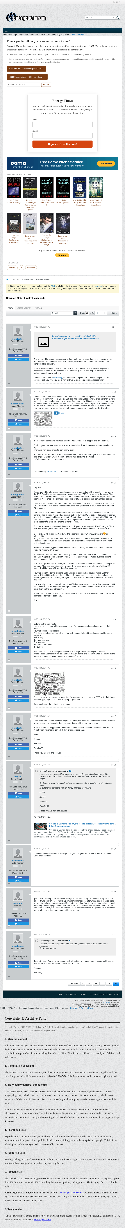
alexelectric (18, 339)
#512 (113, 392)
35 (116, 984)
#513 (113, 436)
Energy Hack (17, 403)
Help (60, 994)
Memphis (17, 903)
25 (89, 984)
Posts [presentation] (10, 308)
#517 (113, 716)
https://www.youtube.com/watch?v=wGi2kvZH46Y (74, 336)
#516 (113, 668)
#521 (113, 935)
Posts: (16, 351)
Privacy (83, 994)
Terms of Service (98, 994)
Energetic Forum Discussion (22, 279)
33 (102, 984)
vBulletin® (106, 1002)
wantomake (18, 860)
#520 (113, 892)
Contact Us (71, 994)
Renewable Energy (43, 279)
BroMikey (57, 377)
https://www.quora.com (60, 826)
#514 (113, 483)
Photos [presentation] (38, 308)
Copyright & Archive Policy (82, 1008)
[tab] (10, 308)
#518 (113, 765)
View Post (70, 771)
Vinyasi (17, 776)
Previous (74, 984)
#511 (114, 327)
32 (96, 984)
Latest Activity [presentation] (24, 308)
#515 (113, 619)
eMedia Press (78, 34)
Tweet (19, 359)
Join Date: (13, 349)
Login (115, 2)
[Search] (117, 18)
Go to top (114, 994)
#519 (113, 849)
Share (19, 355)
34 (109, 984)
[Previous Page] (97, 313)
